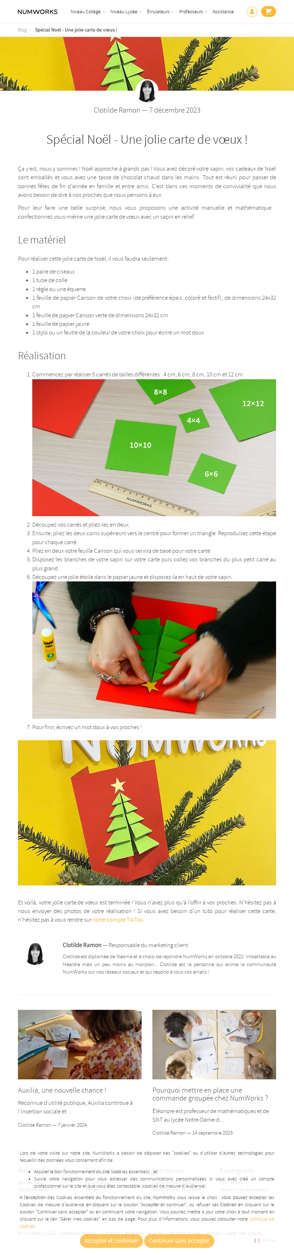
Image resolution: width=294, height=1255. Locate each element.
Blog (22, 30)
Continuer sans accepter (179, 1241)
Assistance (223, 12)
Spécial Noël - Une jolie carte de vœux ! (76, 30)
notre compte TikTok (118, 919)
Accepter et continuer (111, 1241)
